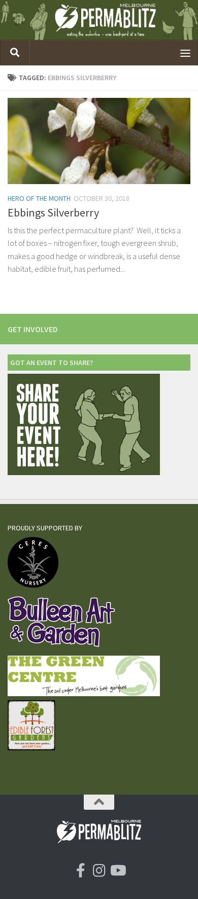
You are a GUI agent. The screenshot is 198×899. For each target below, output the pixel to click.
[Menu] (185, 52)
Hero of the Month (39, 198)
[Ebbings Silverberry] (99, 141)
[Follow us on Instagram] (99, 871)
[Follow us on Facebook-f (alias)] (81, 871)
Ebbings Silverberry (53, 212)
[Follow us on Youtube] (117, 871)
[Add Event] (84, 472)
